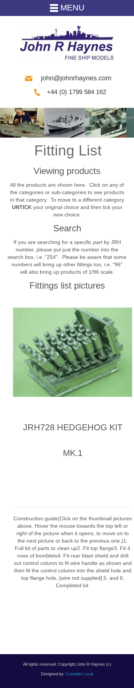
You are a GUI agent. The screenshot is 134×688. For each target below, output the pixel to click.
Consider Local (79, 674)
